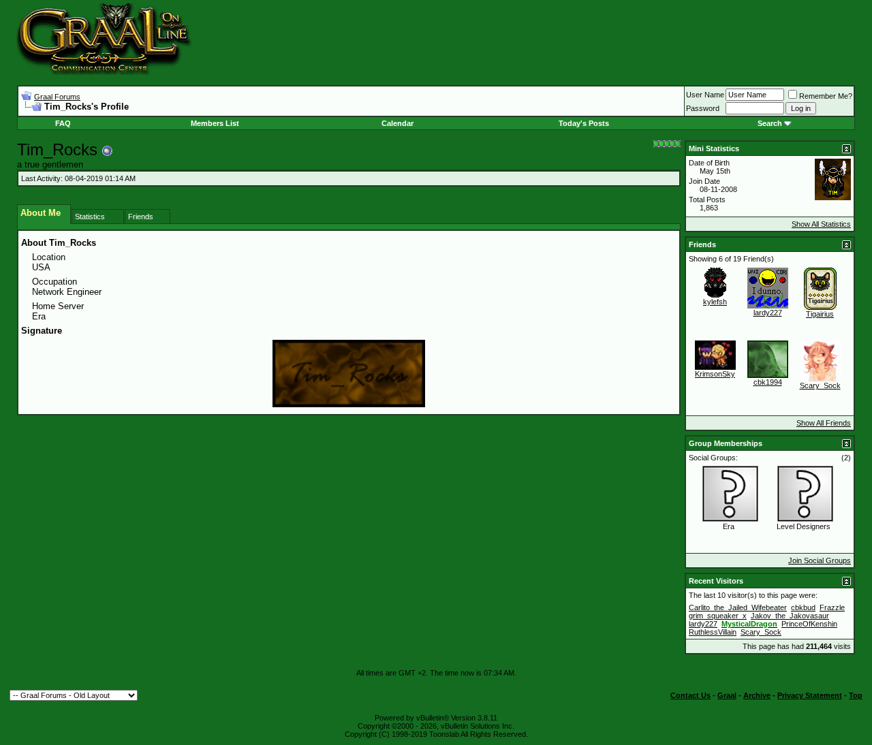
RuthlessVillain (712, 632)
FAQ (63, 123)
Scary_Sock (820, 385)
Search (770, 123)
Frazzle (832, 607)
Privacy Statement (809, 695)
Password (702, 108)
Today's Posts (584, 123)
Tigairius (820, 314)
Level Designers (803, 526)
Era (728, 526)
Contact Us (690, 695)
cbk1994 (767, 382)
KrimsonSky (715, 374)
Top (855, 695)
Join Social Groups (819, 560)
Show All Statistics (821, 224)
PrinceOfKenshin (809, 624)
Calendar (398, 123)
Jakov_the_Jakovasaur (790, 616)
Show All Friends (823, 423)
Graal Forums (57, 97)
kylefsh (715, 302)
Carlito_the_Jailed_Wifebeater (738, 607)
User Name (705, 95)
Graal (726, 695)
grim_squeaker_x (718, 616)
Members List (215, 123)
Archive (756, 695)
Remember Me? (825, 96)
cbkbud (803, 607)
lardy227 (767, 312)
